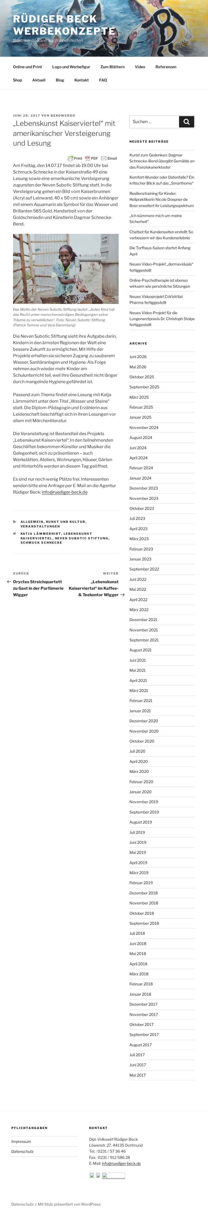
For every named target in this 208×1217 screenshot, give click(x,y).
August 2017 (140, 1044)
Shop (17, 80)
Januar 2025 (140, 417)
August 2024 (140, 437)
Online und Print (27, 66)
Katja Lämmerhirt (41, 534)
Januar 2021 (140, 710)
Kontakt (81, 80)
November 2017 (143, 1014)
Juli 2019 (137, 832)
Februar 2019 (141, 882)
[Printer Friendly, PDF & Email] (92, 158)
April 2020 (138, 761)
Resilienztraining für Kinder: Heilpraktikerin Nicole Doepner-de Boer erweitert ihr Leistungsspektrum (161, 199)
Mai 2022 (137, 589)
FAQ (103, 80)
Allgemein (32, 522)
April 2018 (138, 964)
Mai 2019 (137, 852)
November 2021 (143, 630)
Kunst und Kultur (66, 522)
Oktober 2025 (141, 377)
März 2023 (139, 538)
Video (140, 66)
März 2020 (139, 771)
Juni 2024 (138, 447)
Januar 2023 (140, 559)
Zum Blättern (112, 66)
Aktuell (39, 80)
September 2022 (144, 569)
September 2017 (144, 1034)
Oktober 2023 (141, 508)
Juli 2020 (137, 751)
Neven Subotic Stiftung (82, 538)
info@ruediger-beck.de (64, 492)
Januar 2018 (140, 994)
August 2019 (140, 822)
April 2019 (138, 862)
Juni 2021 (137, 660)
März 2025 (139, 397)
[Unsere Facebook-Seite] (92, 1176)
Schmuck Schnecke (42, 542)
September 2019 (144, 812)
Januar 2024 (140, 478)
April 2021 (138, 680)
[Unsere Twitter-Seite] (99, 1176)
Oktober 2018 (141, 913)
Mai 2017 (137, 1075)
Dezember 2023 (143, 488)
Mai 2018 (137, 953)
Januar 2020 (140, 791)
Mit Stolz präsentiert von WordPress (69, 1204)
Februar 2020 (141, 781)
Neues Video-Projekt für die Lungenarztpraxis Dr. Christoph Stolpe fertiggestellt (162, 318)
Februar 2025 (141, 407)
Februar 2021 (140, 700)
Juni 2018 (137, 943)
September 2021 (144, 640)
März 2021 (138, 690)
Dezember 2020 (143, 721)
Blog (60, 80)
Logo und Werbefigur (71, 66)
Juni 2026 (138, 356)
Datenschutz (22, 1151)
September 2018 (144, 923)
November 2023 (143, 498)
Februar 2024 (141, 467)
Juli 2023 (137, 518)
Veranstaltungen (40, 526)
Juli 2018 (137, 933)
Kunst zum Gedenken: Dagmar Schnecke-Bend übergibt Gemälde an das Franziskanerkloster (161, 161)
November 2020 (144, 731)
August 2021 (140, 650)
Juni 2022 (137, 579)
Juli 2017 (137, 1054)
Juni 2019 (137, 842)
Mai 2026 (137, 367)
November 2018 (143, 903)
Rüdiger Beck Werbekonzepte (64, 25)
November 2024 (143, 427)
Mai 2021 (137, 670)
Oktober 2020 (141, 741)
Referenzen (165, 66)
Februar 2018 (141, 984)
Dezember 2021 (143, 619)
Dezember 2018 (143, 893)
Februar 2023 (141, 549)
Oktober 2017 (141, 1024)
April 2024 (138, 457)
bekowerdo (63, 115)
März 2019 (138, 872)
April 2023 (138, 528)
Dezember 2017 (143, 1004)
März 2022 (138, 609)
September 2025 (144, 387)
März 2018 (138, 974)
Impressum (21, 1141)
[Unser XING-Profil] (113, 1176)
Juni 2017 (137, 1064)
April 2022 (138, 599)
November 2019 (143, 801)
